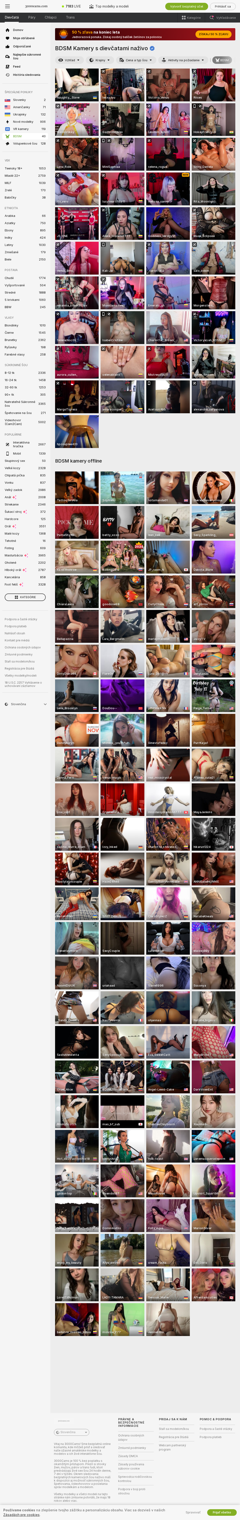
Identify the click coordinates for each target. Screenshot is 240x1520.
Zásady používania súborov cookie (131, 1466)
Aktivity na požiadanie (183, 60)
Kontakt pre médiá (17, 640)
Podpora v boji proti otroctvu (131, 1491)
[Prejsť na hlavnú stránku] (36, 6)
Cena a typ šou (136, 60)
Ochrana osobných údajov (23, 647)
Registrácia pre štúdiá (19, 668)
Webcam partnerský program (172, 1447)
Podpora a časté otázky (21, 619)
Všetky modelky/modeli (21, 675)
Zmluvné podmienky (19, 654)
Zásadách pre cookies (21, 1515)
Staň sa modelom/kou (20, 661)
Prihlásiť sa (223, 6)
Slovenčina (67, 1432)
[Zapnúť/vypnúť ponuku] (7, 6)
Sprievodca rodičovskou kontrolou (135, 1479)
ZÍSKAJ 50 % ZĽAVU (213, 34)
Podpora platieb (16, 626)
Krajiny (100, 60)
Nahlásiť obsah (15, 633)
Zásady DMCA (128, 1456)
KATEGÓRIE (28, 597)
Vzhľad (70, 60)
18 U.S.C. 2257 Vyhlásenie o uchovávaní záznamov (23, 684)
